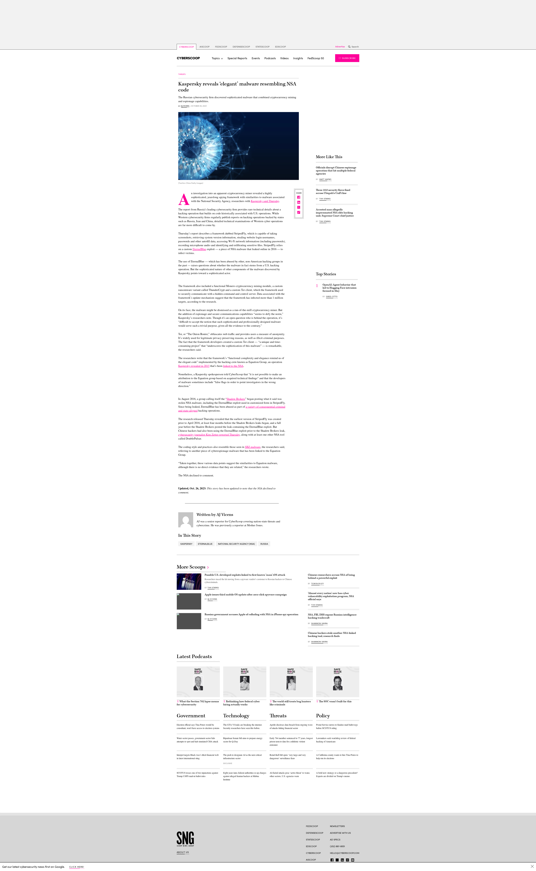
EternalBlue (199, 249)
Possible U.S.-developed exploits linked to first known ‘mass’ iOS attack (245, 575)
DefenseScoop (241, 46)
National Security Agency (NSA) (236, 543)
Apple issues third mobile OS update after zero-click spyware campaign (246, 594)
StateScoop (263, 46)
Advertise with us (340, 832)
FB (331, 859)
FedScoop (221, 46)
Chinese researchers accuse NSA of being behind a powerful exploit (331, 576)
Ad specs (335, 839)
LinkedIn (342, 859)
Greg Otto (332, 296)
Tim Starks (325, 198)
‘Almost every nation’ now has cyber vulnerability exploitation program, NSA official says (331, 596)
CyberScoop (186, 46)
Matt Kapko (325, 179)
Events (256, 58)
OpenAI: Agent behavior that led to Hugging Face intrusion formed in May (339, 288)
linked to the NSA (233, 366)
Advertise (340, 46)
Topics (216, 58)
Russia (264, 543)
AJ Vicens (185, 106)
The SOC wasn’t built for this (334, 701)
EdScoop (280, 46)
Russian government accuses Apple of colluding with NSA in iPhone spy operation (251, 614)
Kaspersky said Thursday (265, 201)
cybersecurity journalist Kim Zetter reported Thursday (209, 434)
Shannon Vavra (319, 623)
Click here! (76, 866)
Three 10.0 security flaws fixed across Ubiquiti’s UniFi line (333, 191)
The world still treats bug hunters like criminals (290, 703)
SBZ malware (252, 447)
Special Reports (237, 58)
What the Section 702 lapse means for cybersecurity (198, 703)
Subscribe (349, 58)
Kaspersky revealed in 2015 (194, 366)
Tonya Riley (317, 583)
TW (336, 859)
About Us (183, 852)
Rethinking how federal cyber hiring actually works (241, 703)
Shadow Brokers (236, 399)
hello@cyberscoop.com (344, 852)
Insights (298, 58)
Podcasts (270, 58)
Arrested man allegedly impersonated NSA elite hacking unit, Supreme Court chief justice (335, 213)
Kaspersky (186, 543)
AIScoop (205, 46)
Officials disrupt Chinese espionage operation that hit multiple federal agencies (336, 170)
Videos (284, 58)
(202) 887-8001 (337, 846)
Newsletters (337, 826)
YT (352, 859)
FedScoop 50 (316, 58)
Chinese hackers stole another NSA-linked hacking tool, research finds (332, 634)
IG (346, 859)
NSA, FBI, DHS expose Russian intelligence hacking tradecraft (332, 616)
